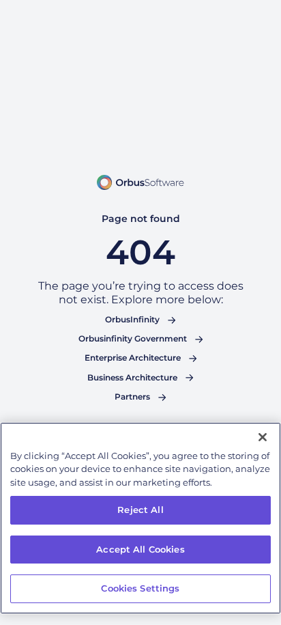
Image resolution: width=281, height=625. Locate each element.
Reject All (140, 509)
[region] (140, 518)
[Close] (263, 437)
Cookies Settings (140, 588)
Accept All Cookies (140, 549)
